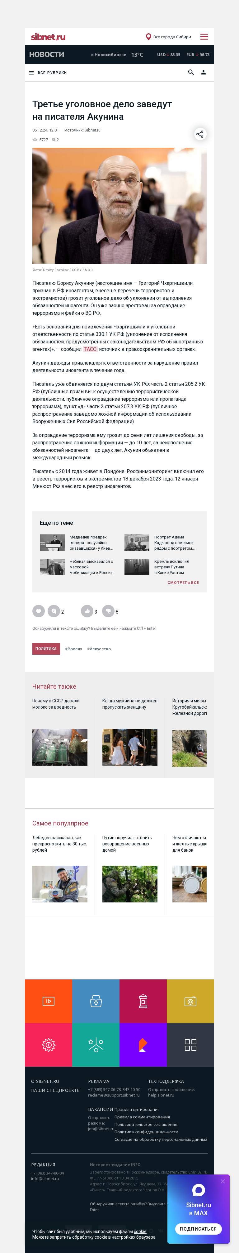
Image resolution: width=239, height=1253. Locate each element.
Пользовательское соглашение (146, 1124)
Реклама (98, 1081)
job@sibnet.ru (101, 1128)
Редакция (43, 1165)
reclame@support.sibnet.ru (114, 1095)
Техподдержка (166, 1081)
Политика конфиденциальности (146, 1132)
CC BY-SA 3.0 (82, 270)
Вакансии (100, 1109)
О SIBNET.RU (45, 1081)
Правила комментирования (142, 1117)
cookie (140, 1231)
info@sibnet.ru (45, 1178)
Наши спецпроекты (56, 1090)
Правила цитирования (137, 1109)
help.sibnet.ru (161, 1095)
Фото (36, 270)
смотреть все (183, 583)
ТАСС (90, 349)
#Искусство (99, 649)
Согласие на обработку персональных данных (161, 1139)
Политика (46, 649)
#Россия (73, 649)
